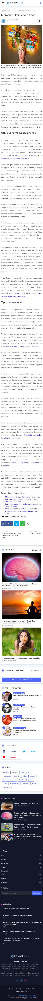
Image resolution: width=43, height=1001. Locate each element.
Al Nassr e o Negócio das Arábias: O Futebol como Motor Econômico (27, 826)
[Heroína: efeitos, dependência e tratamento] (7, 731)
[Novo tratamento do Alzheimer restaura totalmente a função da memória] (7, 720)
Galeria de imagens (9, 780)
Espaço (32, 776)
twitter (33, 751)
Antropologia (25, 772)
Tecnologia (6, 787)
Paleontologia (14, 783)
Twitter (16, 523)
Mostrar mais (36, 550)
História (30, 780)
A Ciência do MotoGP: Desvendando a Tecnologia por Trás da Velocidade (27, 835)
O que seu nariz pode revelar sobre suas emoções (21, 658)
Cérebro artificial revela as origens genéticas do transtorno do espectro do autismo (20, 585)
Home (11, 988)
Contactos (30, 988)
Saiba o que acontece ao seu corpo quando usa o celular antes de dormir (21, 940)
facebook (13, 751)
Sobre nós (20, 988)
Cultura (25, 776)
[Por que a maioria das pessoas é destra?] (7, 696)
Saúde (14, 11)
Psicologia (15, 517)
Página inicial (5, 11)
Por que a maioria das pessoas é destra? (27, 695)
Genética (22, 780)
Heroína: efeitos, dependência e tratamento (24, 731)
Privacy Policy (21, 991)
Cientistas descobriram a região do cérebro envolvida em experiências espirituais (18, 622)
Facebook (8, 524)
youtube (13, 757)
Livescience (34, 487)
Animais (15, 772)
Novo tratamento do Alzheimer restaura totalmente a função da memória (24, 720)
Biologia (16, 776)
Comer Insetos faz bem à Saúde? (26, 803)
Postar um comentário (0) (22, 680)
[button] (40, 3)
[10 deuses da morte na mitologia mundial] (7, 708)
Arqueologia (7, 776)
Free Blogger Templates (27, 998)
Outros (5, 783)
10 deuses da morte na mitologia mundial (24, 708)
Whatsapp (22, 523)
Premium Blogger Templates (26, 995)
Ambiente (6, 772)
